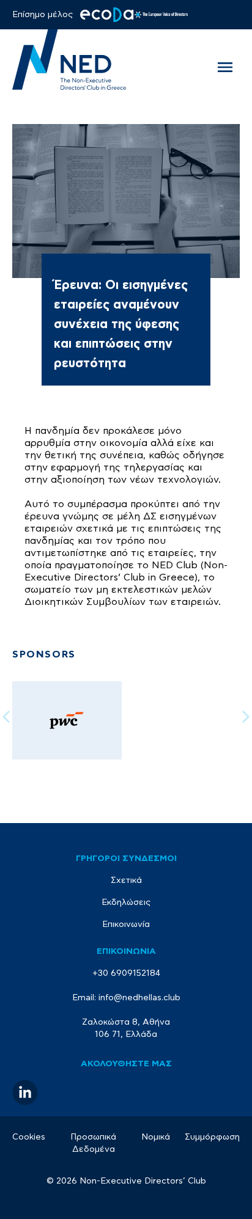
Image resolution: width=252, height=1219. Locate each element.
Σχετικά (126, 880)
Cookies (28, 1137)
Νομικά (155, 1137)
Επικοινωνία (126, 924)
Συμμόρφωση (212, 1137)
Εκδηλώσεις (126, 902)
